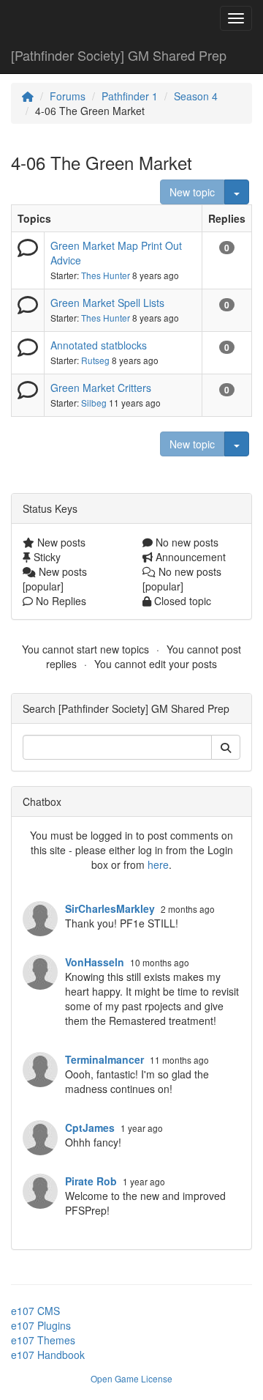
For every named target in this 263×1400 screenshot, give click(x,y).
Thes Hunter (105, 275)
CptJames (90, 1127)
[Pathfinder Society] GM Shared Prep (118, 54)
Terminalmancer (104, 1059)
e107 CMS (35, 1310)
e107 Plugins (41, 1325)
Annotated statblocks (98, 345)
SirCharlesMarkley (110, 908)
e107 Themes (43, 1340)
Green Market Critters (100, 387)
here (158, 864)
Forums (67, 96)
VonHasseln (94, 962)
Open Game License (131, 1378)
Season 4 (196, 96)
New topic (192, 192)
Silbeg (94, 402)
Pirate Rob (91, 1181)
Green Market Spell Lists (107, 302)
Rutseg (95, 360)
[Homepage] (28, 96)
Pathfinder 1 (130, 96)
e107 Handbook (48, 1354)
